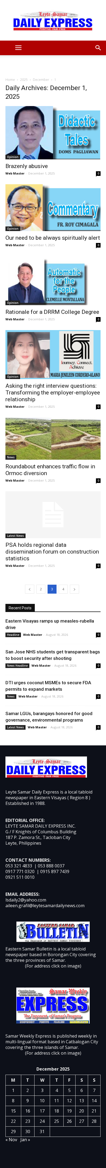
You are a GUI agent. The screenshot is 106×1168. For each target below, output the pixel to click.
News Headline (17, 665)
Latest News (15, 536)
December (41, 79)
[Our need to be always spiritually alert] (53, 207)
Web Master (14, 173)
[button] (98, 48)
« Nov (11, 1140)
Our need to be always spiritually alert (52, 238)
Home (10, 79)
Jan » (25, 1140)
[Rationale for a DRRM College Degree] (53, 280)
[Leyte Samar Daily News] (53, 20)
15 (13, 1111)
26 (69, 1121)
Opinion (12, 157)
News (11, 457)
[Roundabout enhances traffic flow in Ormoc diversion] (53, 438)
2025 (24, 79)
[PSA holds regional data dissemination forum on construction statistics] (53, 514)
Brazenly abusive (26, 166)
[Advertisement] (53, 64)
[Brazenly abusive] (53, 132)
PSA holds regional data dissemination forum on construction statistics (52, 552)
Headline (13, 635)
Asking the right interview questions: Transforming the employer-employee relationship (52, 393)
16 (27, 1111)
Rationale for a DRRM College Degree (52, 312)
